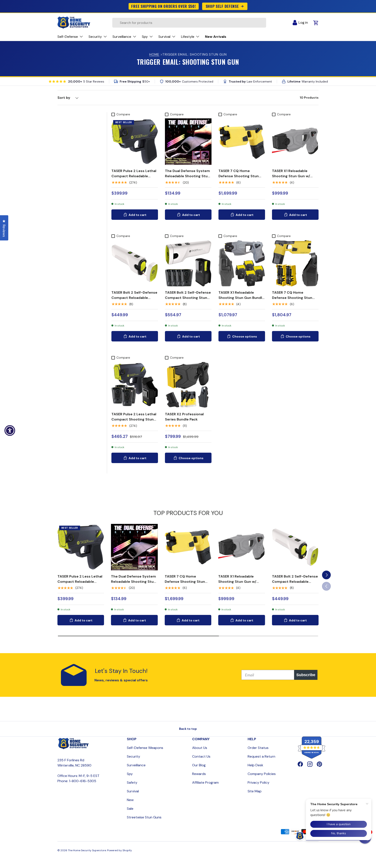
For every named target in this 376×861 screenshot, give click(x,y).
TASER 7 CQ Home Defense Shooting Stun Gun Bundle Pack (292, 297)
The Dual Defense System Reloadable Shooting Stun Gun (187, 176)
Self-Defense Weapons (145, 747)
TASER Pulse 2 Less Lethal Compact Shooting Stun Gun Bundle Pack (133, 419)
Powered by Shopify (119, 850)
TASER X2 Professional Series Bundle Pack (184, 417)
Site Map (255, 791)
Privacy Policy (258, 782)
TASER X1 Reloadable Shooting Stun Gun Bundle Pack (241, 297)
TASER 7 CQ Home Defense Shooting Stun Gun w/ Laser (238, 176)
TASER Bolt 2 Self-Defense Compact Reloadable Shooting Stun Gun (134, 297)
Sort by (63, 97)
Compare (123, 114)
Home (154, 54)
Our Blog (199, 765)
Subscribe (305, 675)
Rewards (199, 774)
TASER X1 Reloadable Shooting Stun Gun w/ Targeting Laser (291, 176)
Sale (130, 808)
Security (133, 756)
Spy (130, 774)
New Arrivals (215, 36)
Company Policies (262, 774)
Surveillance (136, 765)
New (130, 800)
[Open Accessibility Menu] (9, 430)
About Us (199, 747)
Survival (133, 791)
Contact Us (201, 756)
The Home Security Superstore (87, 850)
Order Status (258, 747)
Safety (132, 782)
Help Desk (255, 765)
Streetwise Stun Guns (144, 817)
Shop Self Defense (222, 6)
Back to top (188, 729)
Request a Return (261, 756)
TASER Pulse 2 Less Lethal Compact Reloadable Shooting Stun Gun (133, 176)
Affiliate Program (205, 782)
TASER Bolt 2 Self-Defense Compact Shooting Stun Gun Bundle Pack (188, 297)
